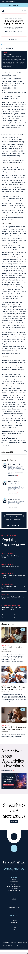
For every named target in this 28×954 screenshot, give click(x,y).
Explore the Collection (6, 770)
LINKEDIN (13, 925)
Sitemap (22, 947)
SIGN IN (14, 898)
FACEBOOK (14, 920)
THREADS (14, 927)
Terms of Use (13, 942)
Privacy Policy (6, 942)
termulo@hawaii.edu (13, 128)
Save (10, 5)
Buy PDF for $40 (14, 516)
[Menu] (3, 1)
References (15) (7, 452)
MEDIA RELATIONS (14, 884)
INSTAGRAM (14, 923)
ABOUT (14, 879)
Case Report (8, 18)
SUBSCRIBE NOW (14, 907)
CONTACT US (14, 888)
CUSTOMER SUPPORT (14, 891)
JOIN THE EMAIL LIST (14, 902)
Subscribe (14, 821)
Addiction (24, 10)
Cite (18, 5)
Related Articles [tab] (13, 39)
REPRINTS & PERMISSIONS (14, 886)
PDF (7, 5)
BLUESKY (14, 929)
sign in (10, 519)
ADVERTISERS (14, 882)
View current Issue (8, 616)
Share (14, 5)
